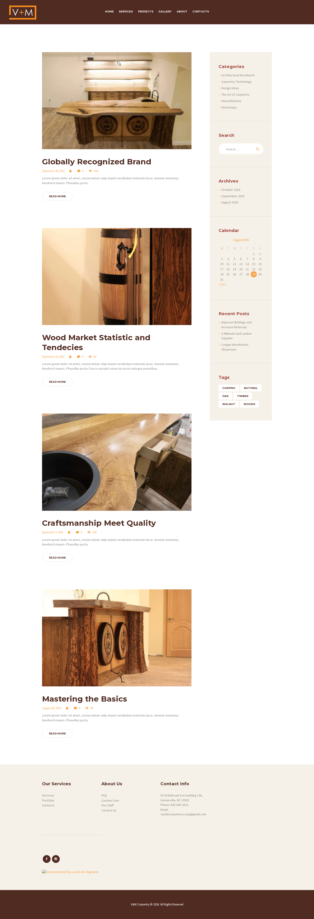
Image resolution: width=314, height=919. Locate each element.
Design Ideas (230, 88)
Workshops (229, 107)
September (232, 196)
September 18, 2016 (53, 356)
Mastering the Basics (84, 698)
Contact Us (108, 810)
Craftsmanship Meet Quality (99, 523)
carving (228, 388)
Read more (57, 196)
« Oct (222, 284)
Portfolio (48, 800)
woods (249, 404)
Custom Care (110, 800)
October (230, 190)
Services (48, 795)
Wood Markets (231, 101)
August (229, 202)
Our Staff (107, 805)
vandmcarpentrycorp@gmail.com (183, 814)
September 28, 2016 (53, 171)
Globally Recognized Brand (96, 161)
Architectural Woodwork (238, 75)
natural (251, 388)
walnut (228, 404)
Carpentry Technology (236, 82)
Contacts (48, 805)
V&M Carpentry (140, 904)
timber (242, 396)
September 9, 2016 (52, 532)
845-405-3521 (179, 805)
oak (225, 396)
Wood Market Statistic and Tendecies (96, 342)
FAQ (104, 795)
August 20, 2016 (51, 708)
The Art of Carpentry (235, 94)
